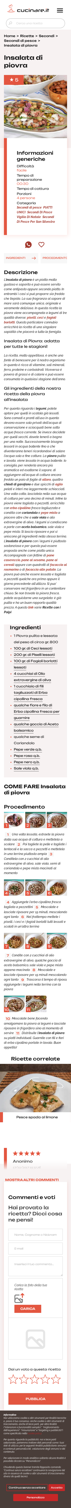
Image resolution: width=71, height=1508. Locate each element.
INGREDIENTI (15, 257)
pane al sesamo (33, 560)
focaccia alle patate (41, 569)
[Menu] (60, 10)
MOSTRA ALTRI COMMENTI (32, 1180)
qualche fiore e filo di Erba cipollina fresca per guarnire (37, 711)
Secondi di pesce (29, 207)
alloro (46, 479)
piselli (31, 317)
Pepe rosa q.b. (27, 756)
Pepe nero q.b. (27, 762)
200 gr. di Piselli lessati (34, 655)
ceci (40, 317)
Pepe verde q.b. (28, 749)
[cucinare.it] (28, 8)
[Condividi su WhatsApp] (28, 247)
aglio (59, 484)
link (31, 607)
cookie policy (34, 1433)
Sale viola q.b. (26, 768)
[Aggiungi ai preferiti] (41, 245)
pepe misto (49, 513)
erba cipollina (20, 508)
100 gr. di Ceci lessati (33, 648)
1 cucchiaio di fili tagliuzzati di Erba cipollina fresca (31, 692)
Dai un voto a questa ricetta (34, 1369)
